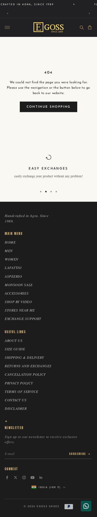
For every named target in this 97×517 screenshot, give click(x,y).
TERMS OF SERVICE (21, 391)
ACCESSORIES (16, 293)
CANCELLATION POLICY (25, 374)
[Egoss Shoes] (48, 27)
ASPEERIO (13, 276)
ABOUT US (13, 340)
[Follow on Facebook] (7, 477)
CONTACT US (16, 400)
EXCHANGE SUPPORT (23, 318)
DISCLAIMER (16, 408)
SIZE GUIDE (15, 349)
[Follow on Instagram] (24, 477)
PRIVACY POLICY (19, 383)
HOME (10, 242)
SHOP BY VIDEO (18, 301)
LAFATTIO (13, 267)
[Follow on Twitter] (15, 477)
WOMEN (11, 259)
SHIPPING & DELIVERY (24, 357)
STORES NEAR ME (20, 310)
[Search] (82, 28)
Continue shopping (49, 106)
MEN (9, 250)
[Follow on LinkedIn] (41, 477)
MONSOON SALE (19, 284)
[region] (48, 169)
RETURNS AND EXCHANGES (28, 365)
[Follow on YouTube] (32, 477)
